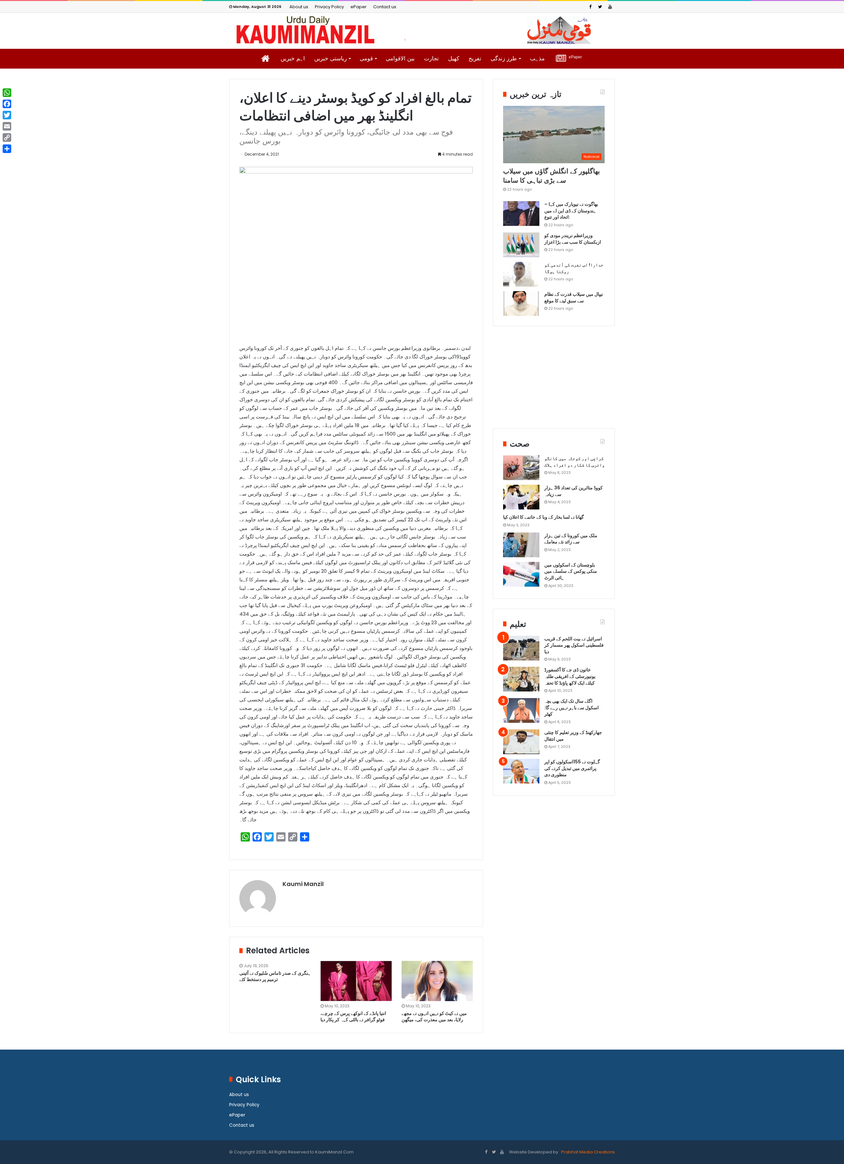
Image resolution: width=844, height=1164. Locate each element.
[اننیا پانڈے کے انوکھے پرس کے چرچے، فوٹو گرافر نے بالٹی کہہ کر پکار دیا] (356, 981)
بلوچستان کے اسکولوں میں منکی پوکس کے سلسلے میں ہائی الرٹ (570, 571)
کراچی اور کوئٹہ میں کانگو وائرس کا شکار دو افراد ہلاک (574, 461)
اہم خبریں (293, 58)
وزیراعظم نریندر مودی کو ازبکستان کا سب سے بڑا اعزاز (572, 238)
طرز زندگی (504, 58)
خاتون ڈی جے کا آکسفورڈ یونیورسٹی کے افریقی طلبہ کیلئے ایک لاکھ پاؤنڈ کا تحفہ (569, 676)
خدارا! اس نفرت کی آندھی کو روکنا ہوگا (573, 268)
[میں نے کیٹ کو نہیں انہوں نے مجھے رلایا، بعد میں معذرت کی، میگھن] (437, 981)
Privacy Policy (329, 7)
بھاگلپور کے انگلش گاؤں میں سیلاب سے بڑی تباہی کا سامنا (551, 176)
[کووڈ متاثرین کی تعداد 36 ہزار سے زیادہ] (521, 497)
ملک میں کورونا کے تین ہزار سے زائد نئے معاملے (570, 538)
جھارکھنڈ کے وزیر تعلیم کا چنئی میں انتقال (573, 735)
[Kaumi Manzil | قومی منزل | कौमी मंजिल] (422, 30)
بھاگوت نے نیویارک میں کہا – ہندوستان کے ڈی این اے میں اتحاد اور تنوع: (571, 210)
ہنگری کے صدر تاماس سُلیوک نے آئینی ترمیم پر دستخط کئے (275, 976)
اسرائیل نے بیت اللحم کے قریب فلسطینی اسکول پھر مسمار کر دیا (574, 645)
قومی (366, 58)
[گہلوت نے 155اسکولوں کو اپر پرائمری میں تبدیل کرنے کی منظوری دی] (521, 771)
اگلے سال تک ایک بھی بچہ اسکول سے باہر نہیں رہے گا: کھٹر (571, 707)
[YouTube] (610, 7)
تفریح (474, 58)
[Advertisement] (554, 382)
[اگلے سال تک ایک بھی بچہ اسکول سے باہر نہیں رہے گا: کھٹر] (521, 710)
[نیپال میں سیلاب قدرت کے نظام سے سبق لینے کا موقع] (521, 303)
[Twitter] (600, 7)
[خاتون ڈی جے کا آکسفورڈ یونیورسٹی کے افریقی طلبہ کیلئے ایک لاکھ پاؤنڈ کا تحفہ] (521, 679)
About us (298, 7)
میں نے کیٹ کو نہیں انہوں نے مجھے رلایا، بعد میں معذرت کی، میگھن (434, 1016)
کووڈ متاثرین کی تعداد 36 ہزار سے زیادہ (573, 491)
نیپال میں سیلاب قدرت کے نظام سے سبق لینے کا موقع (573, 297)
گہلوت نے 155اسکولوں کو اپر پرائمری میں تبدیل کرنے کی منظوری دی (572, 768)
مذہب (537, 58)
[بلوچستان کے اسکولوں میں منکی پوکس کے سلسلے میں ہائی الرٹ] (521, 574)
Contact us (384, 7)
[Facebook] (590, 7)
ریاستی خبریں (330, 58)
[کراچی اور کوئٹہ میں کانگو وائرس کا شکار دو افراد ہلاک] (521, 467)
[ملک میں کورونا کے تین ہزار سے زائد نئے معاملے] (521, 545)
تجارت (431, 58)
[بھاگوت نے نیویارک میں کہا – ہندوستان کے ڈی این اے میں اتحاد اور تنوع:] (521, 213)
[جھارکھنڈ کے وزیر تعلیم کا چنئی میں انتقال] (521, 741)
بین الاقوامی (400, 58)
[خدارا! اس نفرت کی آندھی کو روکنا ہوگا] (521, 274)
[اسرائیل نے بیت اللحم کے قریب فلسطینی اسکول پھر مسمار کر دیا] (521, 648)
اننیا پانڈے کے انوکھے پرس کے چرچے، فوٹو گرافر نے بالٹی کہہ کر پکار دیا (353, 1016)
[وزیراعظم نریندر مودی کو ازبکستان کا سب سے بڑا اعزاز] (521, 244)
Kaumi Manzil (303, 884)
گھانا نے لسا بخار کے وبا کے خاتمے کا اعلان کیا (543, 517)
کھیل (453, 58)
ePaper (358, 7)
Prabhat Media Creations (587, 1152)
